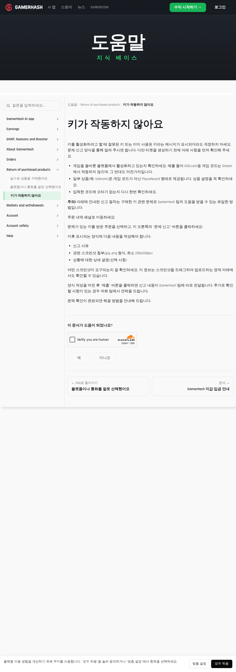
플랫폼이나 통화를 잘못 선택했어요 (35, 187)
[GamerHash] (24, 7)
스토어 (66, 7)
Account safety (17, 225)
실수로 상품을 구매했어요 (28, 178)
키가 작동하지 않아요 (26, 196)
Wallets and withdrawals (25, 205)
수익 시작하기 (185, 7)
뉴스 (81, 7)
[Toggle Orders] (57, 159)
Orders (11, 159)
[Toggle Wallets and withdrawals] (57, 205)
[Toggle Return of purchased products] (57, 170)
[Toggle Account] (57, 215)
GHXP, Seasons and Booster (27, 139)
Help (9, 235)
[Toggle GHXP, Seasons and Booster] (57, 139)
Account (12, 215)
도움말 (72, 105)
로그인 (220, 7)
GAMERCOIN (99, 7)
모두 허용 (222, 664)
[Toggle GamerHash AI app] (57, 119)
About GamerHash (20, 149)
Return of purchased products (28, 169)
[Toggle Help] (57, 236)
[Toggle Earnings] (57, 129)
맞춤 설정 (199, 664)
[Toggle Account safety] (57, 226)
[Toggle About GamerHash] (57, 149)
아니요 (104, 357)
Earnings (12, 129)
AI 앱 (52, 7)
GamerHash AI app (20, 118)
